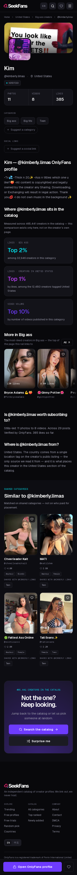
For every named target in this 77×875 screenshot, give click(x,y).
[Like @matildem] (67, 519)
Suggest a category (23, 129)
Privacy (56, 826)
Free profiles (11, 815)
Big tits (28, 121)
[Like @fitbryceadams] (29, 354)
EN (43, 6)
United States (22, 17)
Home (7, 17)
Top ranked (34, 815)
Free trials (10, 820)
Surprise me (41, 741)
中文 (16, 842)
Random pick (12, 826)
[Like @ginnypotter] (63, 354)
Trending (9, 809)
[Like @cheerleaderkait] (32, 519)
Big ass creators (43, 17)
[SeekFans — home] (16, 6)
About (55, 809)
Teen (43, 121)
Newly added (36, 820)
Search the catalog (38, 729)
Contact (57, 815)
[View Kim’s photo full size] (19, 49)
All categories (36, 809)
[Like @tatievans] (67, 598)
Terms (56, 831)
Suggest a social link (23, 148)
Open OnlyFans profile (35, 867)
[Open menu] (69, 5)
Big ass (11, 121)
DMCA (55, 820)
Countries (10, 831)
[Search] (52, 5)
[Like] (69, 867)
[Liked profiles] (61, 5)
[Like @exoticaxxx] (32, 598)
